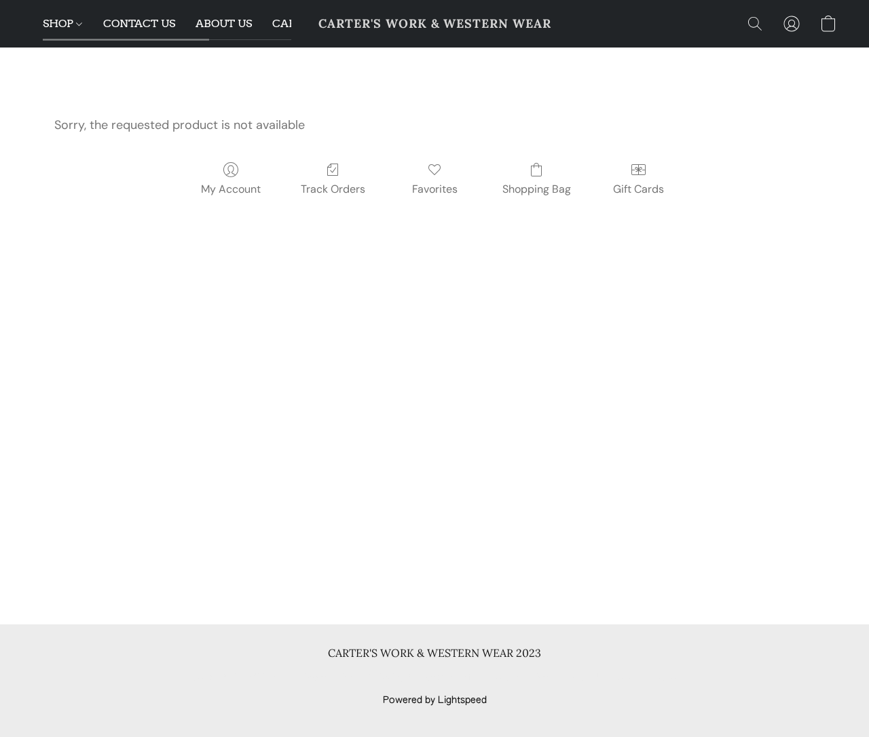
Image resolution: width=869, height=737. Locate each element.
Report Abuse (646, 677)
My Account (231, 189)
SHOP (59, 23)
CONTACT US (139, 23)
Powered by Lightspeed (435, 700)
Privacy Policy (324, 677)
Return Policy (519, 677)
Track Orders (333, 189)
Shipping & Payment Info (422, 677)
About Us (582, 677)
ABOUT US (224, 23)
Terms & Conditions (236, 677)
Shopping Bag (536, 189)
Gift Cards (638, 189)
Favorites (435, 189)
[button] (434, 24)
